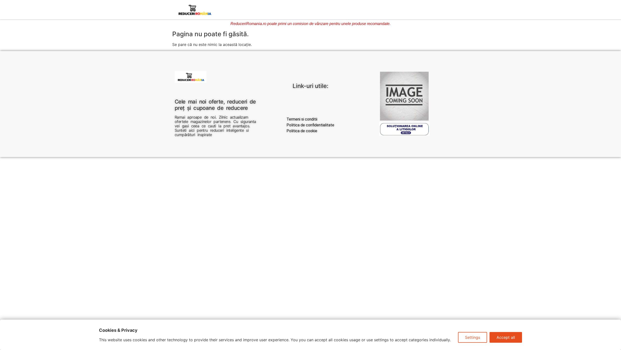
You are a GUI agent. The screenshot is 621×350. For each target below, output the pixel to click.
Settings (472, 337)
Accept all (506, 337)
